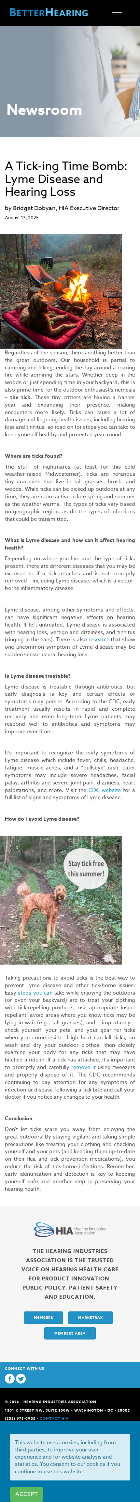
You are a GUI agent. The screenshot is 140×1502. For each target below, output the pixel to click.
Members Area (70, 1333)
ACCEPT (26, 1494)
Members (43, 1317)
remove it (83, 1067)
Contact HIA (54, 1418)
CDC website (105, 790)
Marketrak (90, 1317)
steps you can (35, 993)
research (99, 639)
